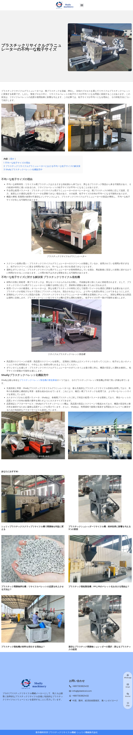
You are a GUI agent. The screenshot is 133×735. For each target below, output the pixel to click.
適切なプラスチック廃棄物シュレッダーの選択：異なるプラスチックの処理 (99, 648)
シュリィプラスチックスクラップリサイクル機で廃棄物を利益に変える (32, 528)
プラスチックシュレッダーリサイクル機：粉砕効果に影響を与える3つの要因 (99, 528)
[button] (82, 5)
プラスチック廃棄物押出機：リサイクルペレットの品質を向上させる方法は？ (32, 588)
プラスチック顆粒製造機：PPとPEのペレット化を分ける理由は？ (98, 586)
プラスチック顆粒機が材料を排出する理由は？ (23, 646)
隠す (12, 158)
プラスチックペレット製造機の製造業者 (38, 380)
